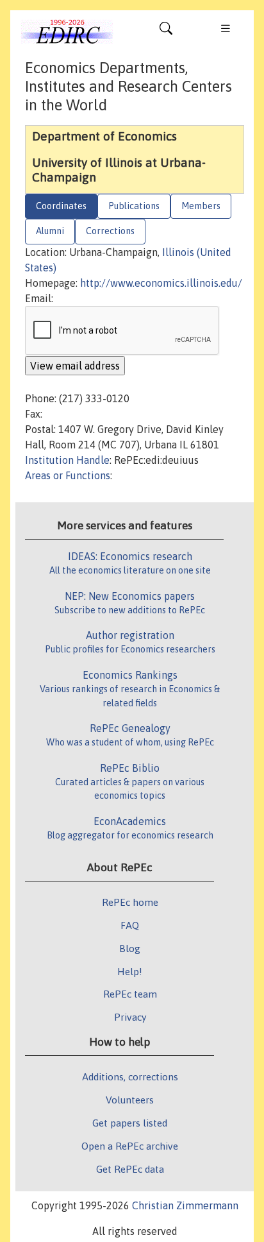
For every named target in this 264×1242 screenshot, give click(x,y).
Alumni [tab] (50, 231)
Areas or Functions (67, 475)
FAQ (129, 925)
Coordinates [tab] (61, 206)
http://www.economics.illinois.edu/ (161, 283)
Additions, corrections (130, 1076)
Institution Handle (67, 460)
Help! (129, 971)
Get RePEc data (130, 1169)
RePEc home (130, 902)
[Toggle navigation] (166, 31)
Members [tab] (200, 206)
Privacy (130, 1017)
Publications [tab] (134, 206)
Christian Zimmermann (185, 1205)
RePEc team (130, 994)
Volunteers (130, 1099)
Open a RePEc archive (129, 1146)
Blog (129, 948)
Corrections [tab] (110, 231)
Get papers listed (129, 1122)
